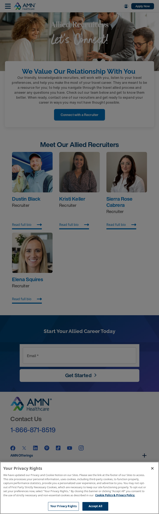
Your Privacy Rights (63, 506)
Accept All (95, 506)
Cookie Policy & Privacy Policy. (115, 495)
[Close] (152, 468)
